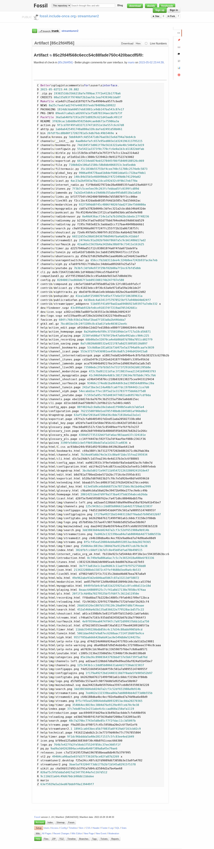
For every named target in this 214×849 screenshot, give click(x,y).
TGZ (61, 839)
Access (55, 828)
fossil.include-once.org (58, 16)
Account (40, 822)
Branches (83, 839)
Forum (71, 822)
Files (46, 839)
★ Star (156, 16)
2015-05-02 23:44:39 (151, 62)
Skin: (81, 828)
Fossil (37, 817)
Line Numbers (158, 43)
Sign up (159, 10)
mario (131, 62)
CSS (88, 828)
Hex (138, 43)
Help (38, 839)
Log (111, 828)
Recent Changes (61, 833)
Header (95, 828)
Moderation (113, 833)
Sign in (174, 10)
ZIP (54, 839)
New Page (89, 833)
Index (50, 822)
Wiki (38, 833)
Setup (38, 828)
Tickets (104, 839)
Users (46, 828)
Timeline (73, 828)
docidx (151, 6)
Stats (124, 828)
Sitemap (61, 822)
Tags (94, 839)
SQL (117, 828)
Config (64, 828)
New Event (101, 833)
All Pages (46, 833)
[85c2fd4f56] (65, 62)
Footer (104, 828)
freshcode (167, 6)
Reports (115, 839)
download (135, 6)
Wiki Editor (76, 833)
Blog (120, 5)
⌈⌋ (35, 30)
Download (127, 43)
